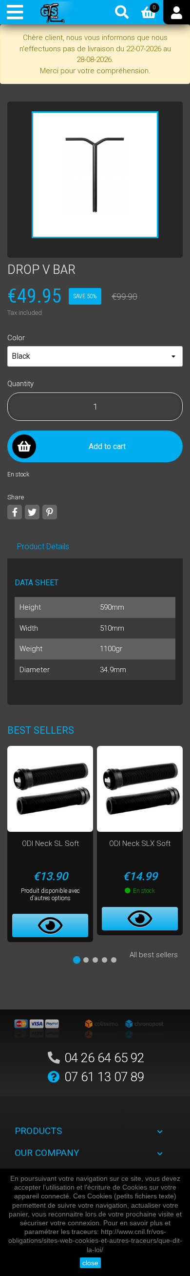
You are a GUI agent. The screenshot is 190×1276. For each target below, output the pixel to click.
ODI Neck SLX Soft (140, 843)
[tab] (76, 960)
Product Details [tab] (43, 546)
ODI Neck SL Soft (50, 843)
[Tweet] (32, 512)
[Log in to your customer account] (176, 12)
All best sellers (154, 954)
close (90, 1263)
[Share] (14, 512)
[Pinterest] (49, 512)
